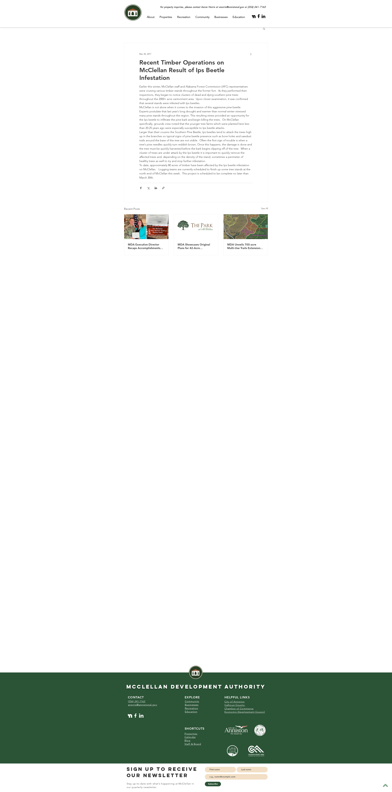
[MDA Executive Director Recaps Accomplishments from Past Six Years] (146, 226)
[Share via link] (163, 188)
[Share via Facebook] (140, 188)
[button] (264, 28)
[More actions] (251, 54)
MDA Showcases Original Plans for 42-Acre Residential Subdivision (194, 246)
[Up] (385, 785)
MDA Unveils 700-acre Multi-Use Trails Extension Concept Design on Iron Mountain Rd (243, 246)
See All (264, 208)
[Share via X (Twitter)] (148, 188)
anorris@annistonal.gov (231, 7)
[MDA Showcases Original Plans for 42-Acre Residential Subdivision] (196, 226)
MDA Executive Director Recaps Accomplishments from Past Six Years (144, 246)
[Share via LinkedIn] (155, 188)
